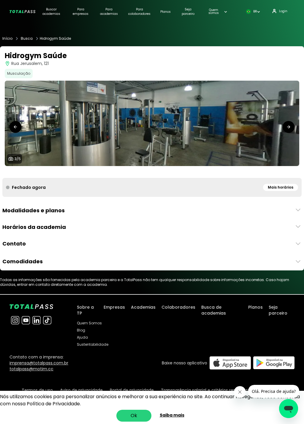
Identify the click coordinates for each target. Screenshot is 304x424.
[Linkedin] (36, 320)
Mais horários (280, 187)
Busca (27, 38)
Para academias (109, 11)
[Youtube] (26, 320)
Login (283, 11)
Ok (134, 415)
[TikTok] (47, 320)
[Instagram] (15, 320)
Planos (165, 11)
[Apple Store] (230, 362)
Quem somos (213, 12)
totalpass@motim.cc (31, 369)
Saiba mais (172, 415)
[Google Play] (273, 362)
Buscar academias (51, 11)
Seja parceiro (188, 11)
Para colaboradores (139, 11)
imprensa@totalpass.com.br (39, 363)
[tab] (142, 172)
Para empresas (80, 11)
